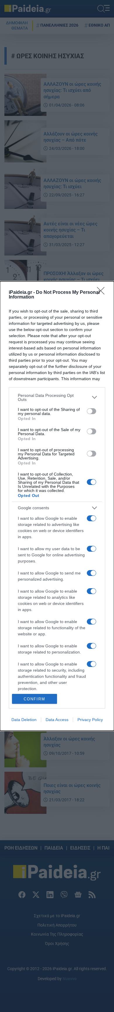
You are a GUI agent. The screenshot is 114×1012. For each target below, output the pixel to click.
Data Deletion (24, 719)
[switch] (91, 411)
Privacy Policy (90, 719)
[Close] (102, 292)
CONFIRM (34, 699)
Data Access (57, 719)
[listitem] (57, 397)
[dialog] (57, 506)
